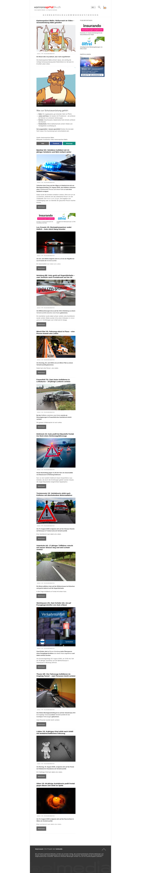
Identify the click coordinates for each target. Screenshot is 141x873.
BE (49, 15)
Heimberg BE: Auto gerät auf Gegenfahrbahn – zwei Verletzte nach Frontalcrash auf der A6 (55, 276)
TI (86, 15)
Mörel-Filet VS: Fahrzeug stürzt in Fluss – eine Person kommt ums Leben (55, 332)
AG (43, 15)
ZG (97, 15)
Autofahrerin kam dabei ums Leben (50, 824)
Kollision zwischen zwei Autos (51, 415)
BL (51, 15)
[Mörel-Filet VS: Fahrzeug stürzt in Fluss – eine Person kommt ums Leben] (55, 347)
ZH (95, 15)
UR (88, 15)
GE (58, 15)
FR (56, 15)
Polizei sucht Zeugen (53, 198)
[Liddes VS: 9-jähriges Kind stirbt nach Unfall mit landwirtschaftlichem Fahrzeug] (55, 749)
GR (62, 15)
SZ (82, 15)
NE (68, 15)
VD (91, 15)
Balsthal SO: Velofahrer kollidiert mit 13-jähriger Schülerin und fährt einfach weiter (53, 151)
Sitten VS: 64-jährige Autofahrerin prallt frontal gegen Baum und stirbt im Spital (55, 784)
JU (64, 15)
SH (78, 15)
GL (60, 15)
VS (93, 15)
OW (73, 15)
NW (71, 15)
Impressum (39, 849)
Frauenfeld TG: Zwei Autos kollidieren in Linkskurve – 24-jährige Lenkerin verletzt (53, 380)
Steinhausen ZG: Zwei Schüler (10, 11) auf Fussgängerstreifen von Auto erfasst (53, 604)
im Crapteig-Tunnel (42, 715)
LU (66, 15)
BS (54, 15)
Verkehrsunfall (51, 260)
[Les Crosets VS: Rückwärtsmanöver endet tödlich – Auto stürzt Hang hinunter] (55, 242)
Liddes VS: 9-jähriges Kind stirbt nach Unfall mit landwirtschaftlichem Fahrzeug (54, 732)
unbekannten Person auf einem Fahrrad (53, 189)
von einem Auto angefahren (63, 653)
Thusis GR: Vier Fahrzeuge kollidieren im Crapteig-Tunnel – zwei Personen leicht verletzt (55, 675)
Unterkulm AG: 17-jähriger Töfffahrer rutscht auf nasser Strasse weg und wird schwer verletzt (54, 547)
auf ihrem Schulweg (54, 651)
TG (84, 15)
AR (47, 15)
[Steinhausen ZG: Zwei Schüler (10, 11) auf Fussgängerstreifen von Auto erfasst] (55, 626)
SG (76, 15)
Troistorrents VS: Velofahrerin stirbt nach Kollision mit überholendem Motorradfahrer (54, 494)
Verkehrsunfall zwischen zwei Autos (48, 313)
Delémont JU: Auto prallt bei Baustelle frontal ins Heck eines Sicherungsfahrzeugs (55, 435)
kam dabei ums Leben (54, 264)
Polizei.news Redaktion (49, 53)
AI (45, 15)
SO (80, 15)
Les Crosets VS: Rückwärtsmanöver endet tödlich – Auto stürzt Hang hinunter (53, 228)
